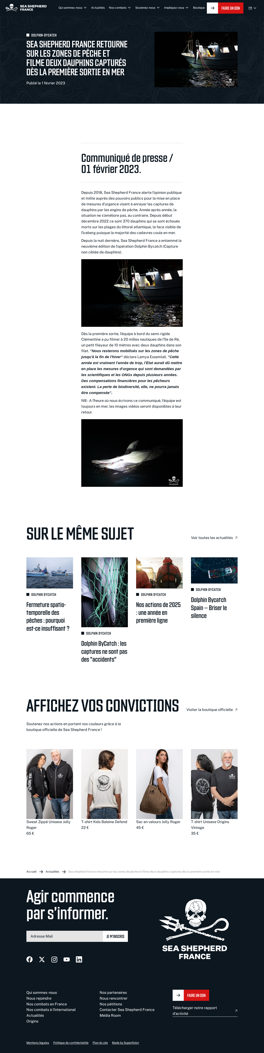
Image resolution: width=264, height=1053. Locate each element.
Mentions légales (37, 1042)
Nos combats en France (46, 1004)
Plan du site (100, 1042)
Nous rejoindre (38, 998)
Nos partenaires (113, 992)
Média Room (110, 1015)
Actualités (98, 7)
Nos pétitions (111, 1004)
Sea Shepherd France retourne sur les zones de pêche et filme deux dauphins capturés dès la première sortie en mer (144, 871)
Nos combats (117, 7)
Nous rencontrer (113, 998)
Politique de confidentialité (70, 1042)
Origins (32, 1021)
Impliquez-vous (174, 7)
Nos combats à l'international (51, 1009)
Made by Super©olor (125, 1042)
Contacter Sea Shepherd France (127, 1009)
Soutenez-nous (145, 7)
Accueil (31, 871)
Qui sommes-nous (70, 7)
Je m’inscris (115, 936)
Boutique (199, 7)
